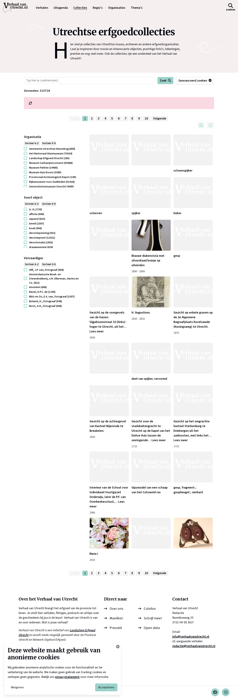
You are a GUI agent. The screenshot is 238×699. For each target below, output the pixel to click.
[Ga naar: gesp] (193, 235)
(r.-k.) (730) (35, 209)
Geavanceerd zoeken (192, 80)
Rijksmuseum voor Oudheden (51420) (52, 182)
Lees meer (97, 331)
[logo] (17, 7)
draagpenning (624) (41, 247)
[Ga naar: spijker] (151, 192)
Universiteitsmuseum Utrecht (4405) (51, 186)
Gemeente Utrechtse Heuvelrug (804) (52, 149)
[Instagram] (226, 692)
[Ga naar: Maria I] (109, 533)
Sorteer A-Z (32, 143)
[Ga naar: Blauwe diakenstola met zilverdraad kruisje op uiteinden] (151, 235)
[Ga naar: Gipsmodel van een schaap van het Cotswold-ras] (151, 467)
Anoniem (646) (38, 287)
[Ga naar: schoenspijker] (193, 149)
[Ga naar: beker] (193, 192)
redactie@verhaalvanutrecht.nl (193, 646)
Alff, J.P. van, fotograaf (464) (46, 270)
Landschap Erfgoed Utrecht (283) (49, 158)
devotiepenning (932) (42, 233)
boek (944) (35, 228)
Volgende (159, 118)
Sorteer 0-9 (49, 143)
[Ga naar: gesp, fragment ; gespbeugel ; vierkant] (193, 467)
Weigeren (17, 687)
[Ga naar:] (109, 149)
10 (146, 118)
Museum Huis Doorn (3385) (45, 172)
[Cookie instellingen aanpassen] (118, 646)
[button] (230, 7)
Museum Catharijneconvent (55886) (51, 163)
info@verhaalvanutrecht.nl (190, 636)
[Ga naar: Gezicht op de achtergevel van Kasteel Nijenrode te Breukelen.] (109, 400)
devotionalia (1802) (41, 242)
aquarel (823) (37, 219)
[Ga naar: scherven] (109, 192)
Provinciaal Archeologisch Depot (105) (52, 177)
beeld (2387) (36, 223)
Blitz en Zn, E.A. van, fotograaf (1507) (52, 296)
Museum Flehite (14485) (43, 168)
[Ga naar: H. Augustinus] (151, 291)
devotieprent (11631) (42, 238)
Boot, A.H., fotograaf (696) (45, 306)
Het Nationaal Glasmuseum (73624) (50, 153)
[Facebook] (215, 692)
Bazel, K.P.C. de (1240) (42, 292)
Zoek (163, 80)
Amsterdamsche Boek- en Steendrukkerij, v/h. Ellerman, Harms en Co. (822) (54, 278)
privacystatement (67, 677)
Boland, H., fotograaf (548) (45, 301)
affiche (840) (36, 214)
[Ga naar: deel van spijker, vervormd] (151, 358)
